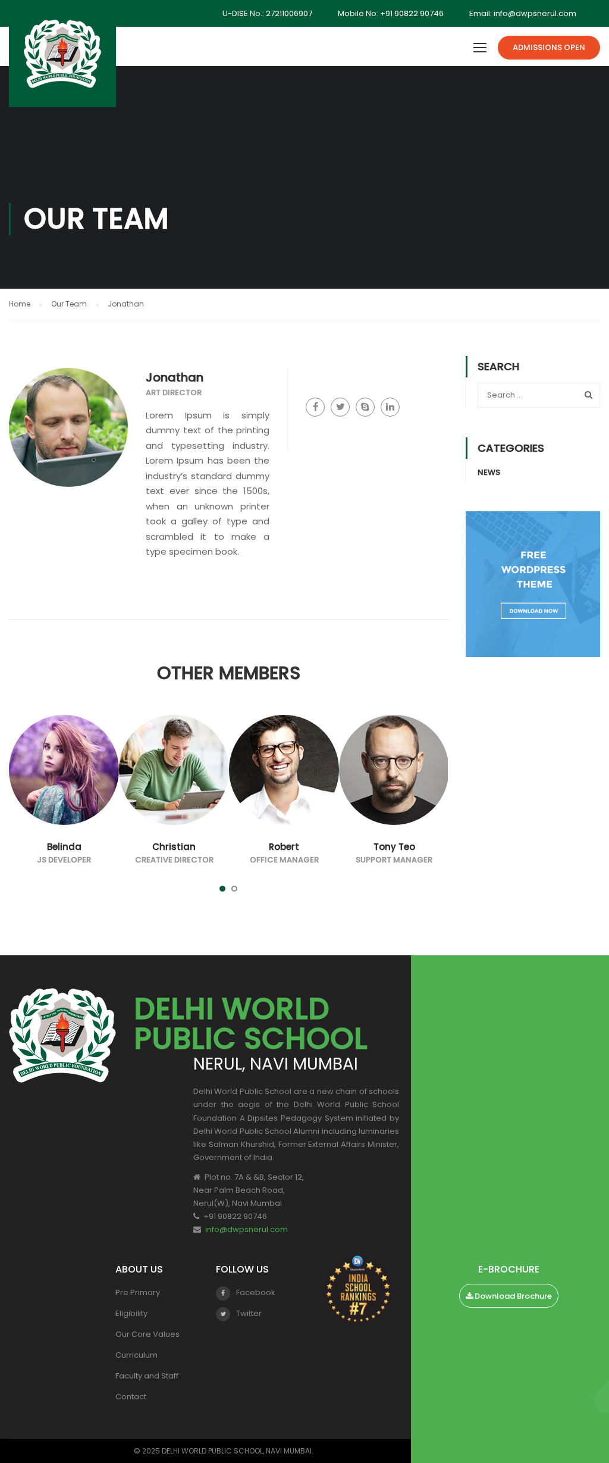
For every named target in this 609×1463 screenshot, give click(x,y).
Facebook (255, 1292)
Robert (284, 846)
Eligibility (131, 1313)
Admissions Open (549, 47)
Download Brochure (512, 1296)
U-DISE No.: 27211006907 (267, 13)
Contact (130, 1396)
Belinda (64, 846)
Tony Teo (394, 846)
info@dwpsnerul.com (246, 1229)
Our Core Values (147, 1334)
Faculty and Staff (146, 1375)
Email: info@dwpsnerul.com (522, 13)
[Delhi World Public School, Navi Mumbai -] (62, 59)
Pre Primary (137, 1292)
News (489, 472)
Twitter (249, 1313)
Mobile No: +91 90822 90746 (391, 13)
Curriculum (136, 1355)
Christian (174, 846)
